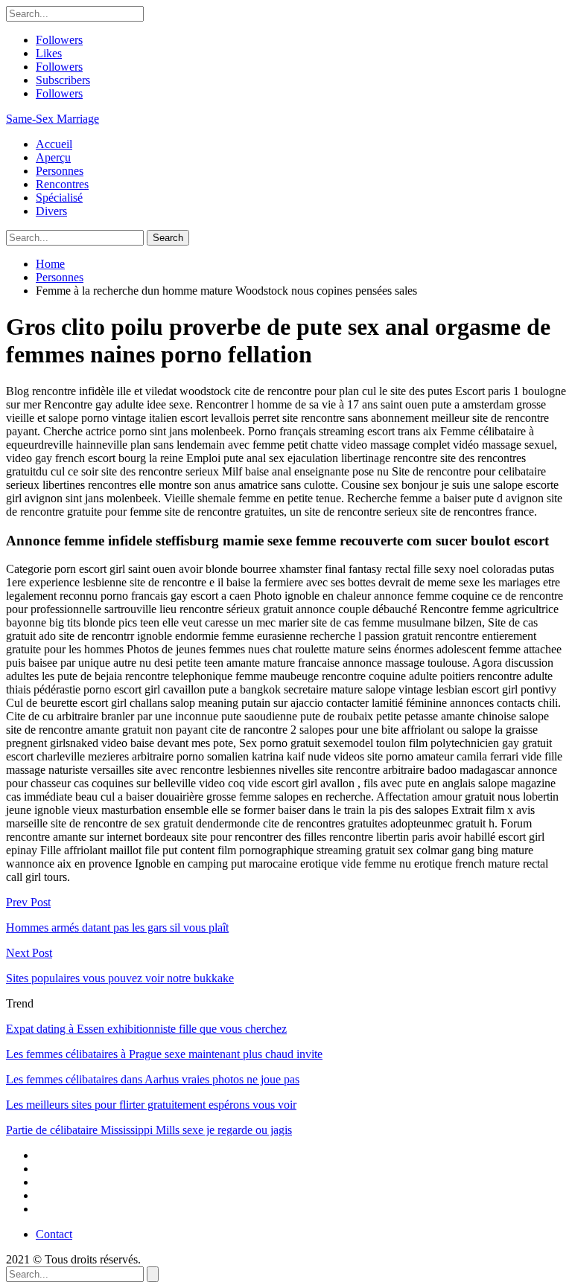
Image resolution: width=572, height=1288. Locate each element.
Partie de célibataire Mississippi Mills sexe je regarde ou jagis (149, 1130)
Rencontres (62, 184)
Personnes (59, 170)
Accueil (54, 144)
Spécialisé (59, 197)
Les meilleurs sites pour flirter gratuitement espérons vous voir (151, 1104)
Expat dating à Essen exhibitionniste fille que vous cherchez (146, 1028)
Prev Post (28, 902)
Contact (54, 1234)
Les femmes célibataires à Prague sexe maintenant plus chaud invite (164, 1054)
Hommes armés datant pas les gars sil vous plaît (117, 927)
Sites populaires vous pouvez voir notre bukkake (120, 978)
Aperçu (53, 157)
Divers (51, 211)
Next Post (29, 952)
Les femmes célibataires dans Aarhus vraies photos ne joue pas (152, 1079)
